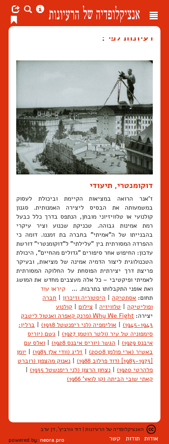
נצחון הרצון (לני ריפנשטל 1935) (70, 370)
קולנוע (64, 306)
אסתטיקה (124, 297)
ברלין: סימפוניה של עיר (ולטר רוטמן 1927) (85, 329)
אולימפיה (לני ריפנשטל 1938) (78, 324)
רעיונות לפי (129, 37)
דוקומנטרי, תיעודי (121, 185)
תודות (133, 438)
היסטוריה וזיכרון (84, 297)
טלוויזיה (110, 306)
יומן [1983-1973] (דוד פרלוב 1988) (85, 356)
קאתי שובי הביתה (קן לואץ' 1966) (110, 379)
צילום (85, 306)
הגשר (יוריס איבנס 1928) (83, 343)
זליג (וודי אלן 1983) (57, 352)
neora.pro (52, 440)
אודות (151, 438)
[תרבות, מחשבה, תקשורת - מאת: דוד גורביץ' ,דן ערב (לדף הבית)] (94, 13)
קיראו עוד (53, 288)
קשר (114, 438)
